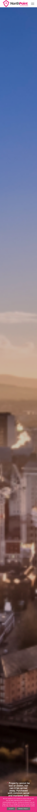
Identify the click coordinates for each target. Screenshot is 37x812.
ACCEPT (11, 808)
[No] (35, 804)
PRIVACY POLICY (23, 808)
